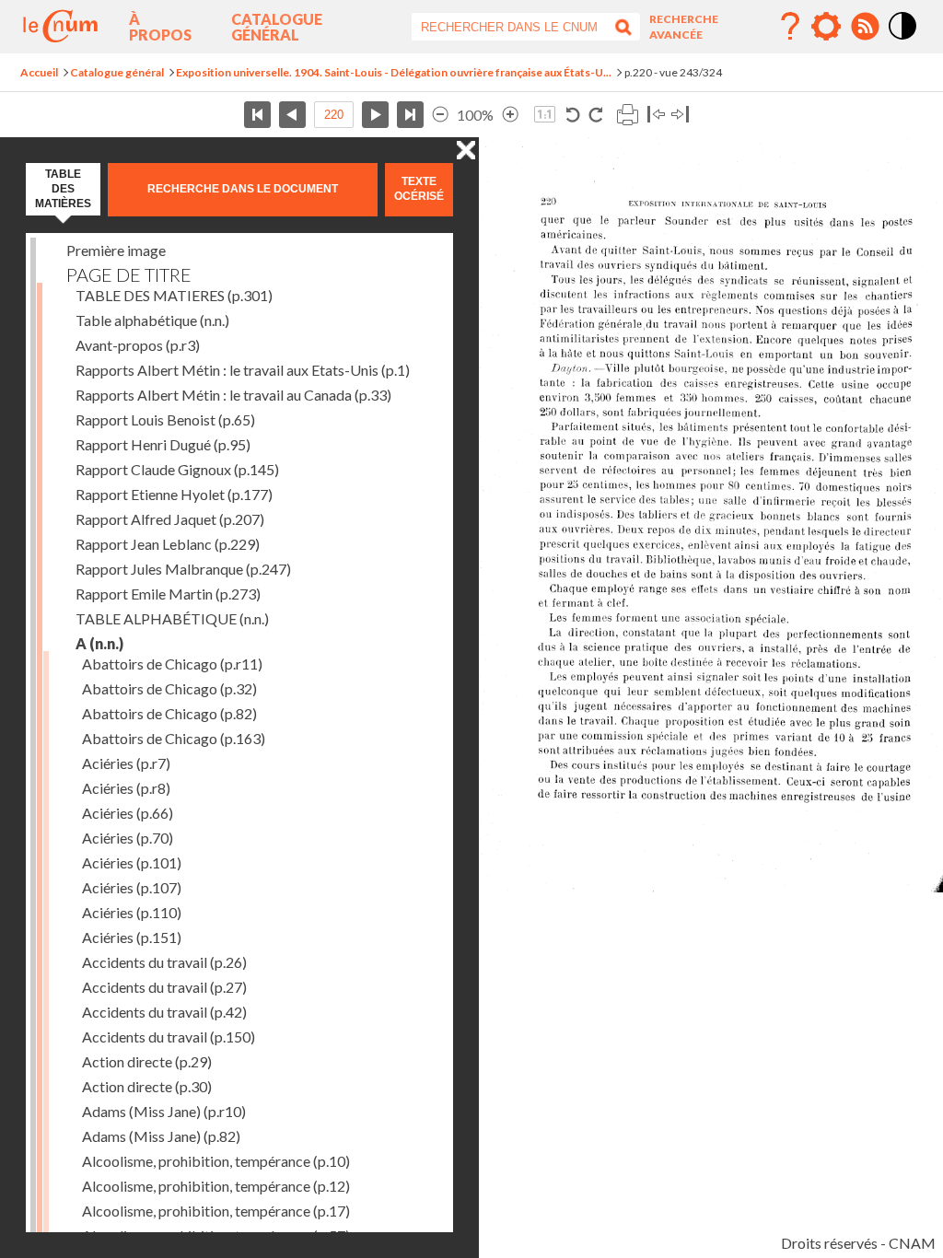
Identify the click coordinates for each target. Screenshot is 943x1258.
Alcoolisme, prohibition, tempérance (216, 1161)
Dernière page (410, 114)
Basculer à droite (680, 114)
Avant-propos (138, 345)
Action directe (147, 1061)
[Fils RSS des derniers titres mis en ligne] (864, 26)
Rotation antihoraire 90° (573, 114)
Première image (116, 250)
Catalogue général (276, 26)
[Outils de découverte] (826, 26)
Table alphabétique (152, 320)
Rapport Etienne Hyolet (174, 494)
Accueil (39, 72)
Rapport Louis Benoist (165, 419)
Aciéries (126, 763)
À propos (160, 26)
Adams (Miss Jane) (164, 1111)
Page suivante (375, 114)
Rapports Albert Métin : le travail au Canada (233, 394)
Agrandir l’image (510, 114)
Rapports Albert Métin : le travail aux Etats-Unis (243, 370)
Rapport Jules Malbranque (183, 568)
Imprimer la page (627, 114)
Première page (257, 114)
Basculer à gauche (656, 114)
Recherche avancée (683, 26)
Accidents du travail (164, 962)
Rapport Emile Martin (168, 593)
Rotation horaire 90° (595, 114)
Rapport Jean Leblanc (168, 544)
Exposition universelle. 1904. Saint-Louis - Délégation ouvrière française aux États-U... (393, 72)
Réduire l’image (440, 114)
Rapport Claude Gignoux (177, 469)
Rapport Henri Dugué (163, 444)
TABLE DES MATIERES (174, 295)
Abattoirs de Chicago (172, 663)
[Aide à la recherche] (790, 26)
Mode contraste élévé (903, 40)
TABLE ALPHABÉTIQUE (172, 618)
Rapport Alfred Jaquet (170, 519)
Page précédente (292, 114)
